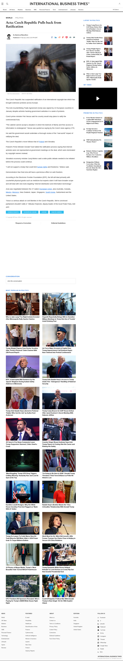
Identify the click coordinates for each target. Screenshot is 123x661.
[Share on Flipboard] (63, 37)
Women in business (30, 638)
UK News (12, 10)
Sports (3, 644)
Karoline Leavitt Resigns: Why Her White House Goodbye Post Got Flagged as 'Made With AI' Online (22, 507)
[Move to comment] (74, 37)
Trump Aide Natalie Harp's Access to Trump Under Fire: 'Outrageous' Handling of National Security (59, 382)
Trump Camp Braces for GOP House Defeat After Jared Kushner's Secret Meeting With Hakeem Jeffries (58, 413)
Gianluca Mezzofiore (21, 35)
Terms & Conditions (54, 623)
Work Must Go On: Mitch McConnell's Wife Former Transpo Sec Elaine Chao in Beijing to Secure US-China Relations (58, 538)
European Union (45, 189)
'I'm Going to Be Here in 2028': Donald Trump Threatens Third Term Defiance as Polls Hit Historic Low (58, 476)
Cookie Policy (53, 629)
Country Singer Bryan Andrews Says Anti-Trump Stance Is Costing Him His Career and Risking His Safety (58, 444)
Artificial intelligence (31, 635)
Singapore (76, 623)
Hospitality (28, 620)
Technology (4, 635)
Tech (54, 10)
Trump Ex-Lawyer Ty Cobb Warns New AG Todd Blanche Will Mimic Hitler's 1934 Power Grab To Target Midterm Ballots (22, 538)
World (5, 10)
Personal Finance (44, 10)
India (75, 620)
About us (51, 617)
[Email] (70, 37)
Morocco (15, 192)
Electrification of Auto (31, 626)
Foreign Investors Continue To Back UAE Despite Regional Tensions (94, 130)
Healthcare (28, 623)
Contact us (52, 620)
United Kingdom (78, 626)
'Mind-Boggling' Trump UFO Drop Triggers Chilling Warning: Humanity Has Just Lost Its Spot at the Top (22, 476)
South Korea (50, 192)
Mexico (8, 192)
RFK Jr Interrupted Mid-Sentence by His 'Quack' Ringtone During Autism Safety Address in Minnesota (20, 382)
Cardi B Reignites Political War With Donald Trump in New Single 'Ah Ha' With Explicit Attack (58, 601)
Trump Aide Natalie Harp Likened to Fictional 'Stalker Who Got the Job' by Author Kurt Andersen (22, 413)
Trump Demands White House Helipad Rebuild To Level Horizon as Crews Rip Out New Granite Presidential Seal (58, 570)
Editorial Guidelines (58, 223)
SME (35, 10)
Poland (41, 142)
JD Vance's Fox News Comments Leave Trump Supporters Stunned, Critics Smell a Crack (21, 444)
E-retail (27, 617)
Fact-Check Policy (54, 638)
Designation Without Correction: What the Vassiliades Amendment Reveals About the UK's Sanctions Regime (93, 166)
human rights (42, 167)
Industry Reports (30, 651)
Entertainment (63, 10)
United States (77, 629)
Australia (76, 617)
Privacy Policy (53, 626)
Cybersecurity (29, 632)
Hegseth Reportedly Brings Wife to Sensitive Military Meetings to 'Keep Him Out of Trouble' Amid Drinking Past (58, 319)
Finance (27, 629)
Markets (20, 10)
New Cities (28, 644)
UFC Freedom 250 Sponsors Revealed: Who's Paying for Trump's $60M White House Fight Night (22, 601)
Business (28, 10)
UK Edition (116, 9)
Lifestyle (73, 10)
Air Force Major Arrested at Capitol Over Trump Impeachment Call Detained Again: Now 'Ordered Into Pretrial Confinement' (57, 350)
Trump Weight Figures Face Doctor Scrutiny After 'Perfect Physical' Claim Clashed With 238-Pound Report (22, 350)
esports (27, 641)
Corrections (52, 632)
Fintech (27, 647)
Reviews (80, 10)
